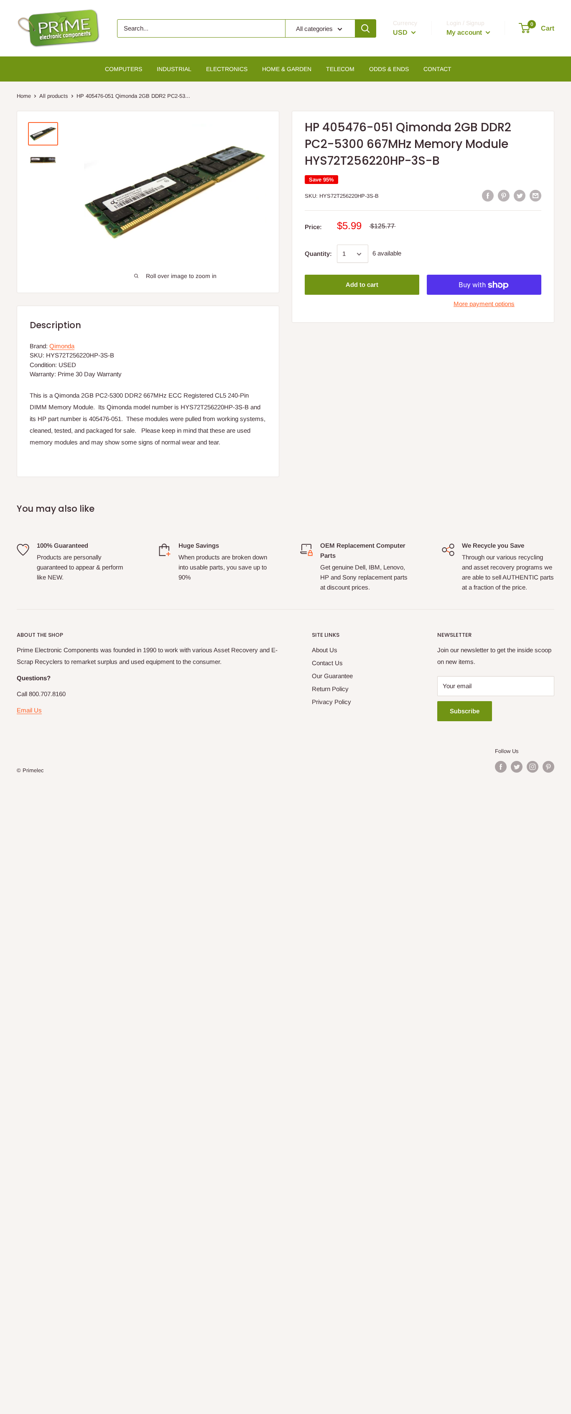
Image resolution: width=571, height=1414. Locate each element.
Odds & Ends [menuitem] (389, 69)
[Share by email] (535, 195)
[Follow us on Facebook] (501, 767)
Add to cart (362, 284)
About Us (324, 649)
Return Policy (330, 688)
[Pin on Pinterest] (504, 195)
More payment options (484, 304)
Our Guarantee (332, 675)
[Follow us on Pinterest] (548, 767)
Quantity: (318, 254)
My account (465, 32)
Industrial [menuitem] (174, 69)
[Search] (365, 28)
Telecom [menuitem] (340, 69)
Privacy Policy (331, 701)
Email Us (29, 710)
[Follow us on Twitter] (517, 767)
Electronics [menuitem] (226, 69)
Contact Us (327, 662)
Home (24, 96)
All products (53, 96)
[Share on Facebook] (488, 195)
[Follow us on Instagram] (532, 767)
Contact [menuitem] (437, 69)
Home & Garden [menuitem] (286, 69)
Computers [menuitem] (123, 69)
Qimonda (61, 346)
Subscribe (464, 711)
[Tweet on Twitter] (519, 195)
